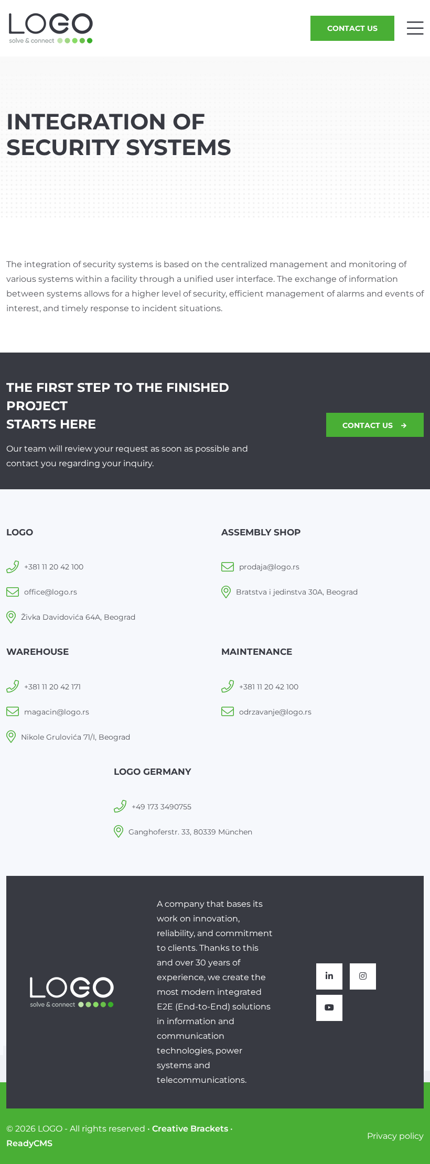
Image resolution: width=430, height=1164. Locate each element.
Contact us (352, 28)
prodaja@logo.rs (269, 567)
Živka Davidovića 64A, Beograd (78, 617)
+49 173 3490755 (161, 806)
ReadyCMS (29, 1143)
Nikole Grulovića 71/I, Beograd (75, 737)
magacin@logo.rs (56, 712)
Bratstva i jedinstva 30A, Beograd (297, 592)
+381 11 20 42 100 (53, 567)
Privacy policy (395, 1136)
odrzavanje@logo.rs (275, 712)
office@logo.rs (50, 592)
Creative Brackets (190, 1129)
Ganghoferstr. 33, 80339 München (190, 832)
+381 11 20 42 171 (52, 686)
